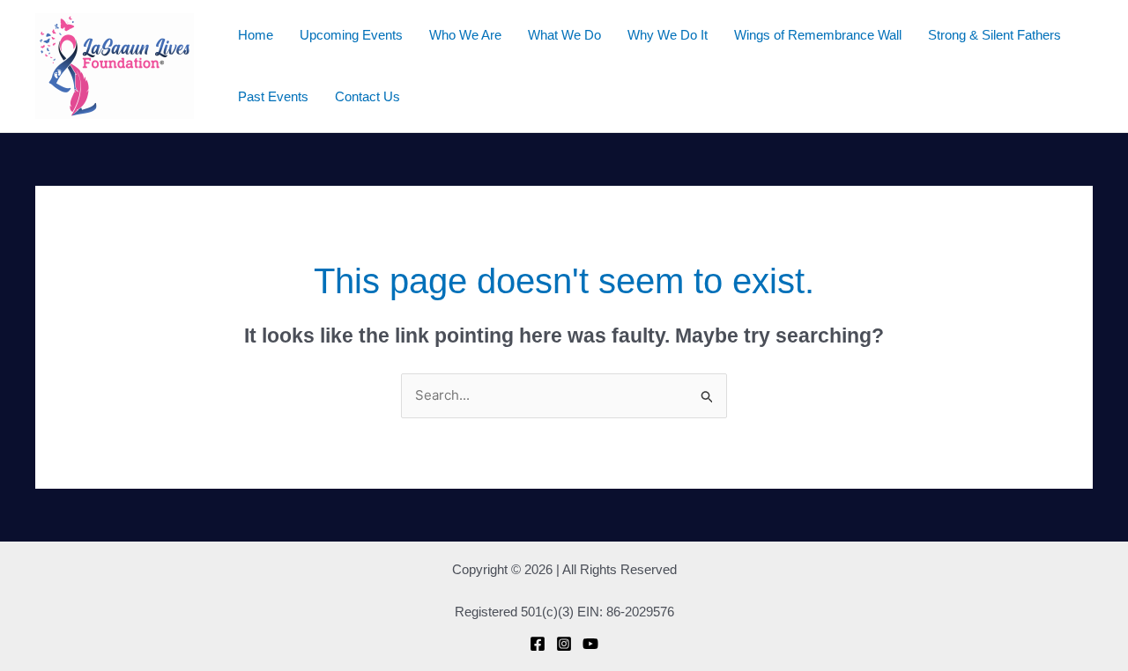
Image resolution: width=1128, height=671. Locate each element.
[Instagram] (564, 644)
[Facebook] (537, 644)
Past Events (273, 96)
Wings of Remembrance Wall (818, 34)
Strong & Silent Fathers (994, 34)
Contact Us (367, 96)
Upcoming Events (351, 34)
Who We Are (465, 34)
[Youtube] (590, 644)
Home (255, 34)
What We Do (564, 34)
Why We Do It (667, 34)
